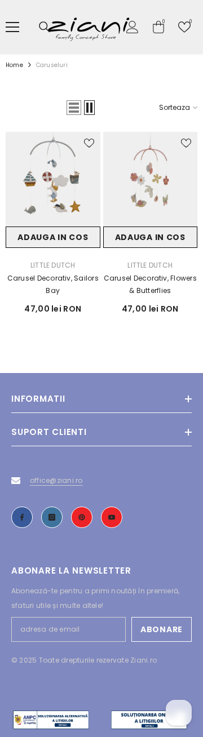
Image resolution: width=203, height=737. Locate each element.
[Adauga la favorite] (89, 143)
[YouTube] (111, 517)
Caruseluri (52, 65)
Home (14, 65)
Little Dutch (53, 265)
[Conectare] (132, 27)
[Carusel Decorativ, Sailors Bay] (53, 179)
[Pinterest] (81, 517)
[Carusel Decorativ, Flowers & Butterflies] (150, 179)
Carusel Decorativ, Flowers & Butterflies (150, 284)
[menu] (12, 27)
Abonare (161, 629)
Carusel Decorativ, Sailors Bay (53, 284)
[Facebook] (22, 517)
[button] (74, 107)
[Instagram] (52, 517)
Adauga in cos (52, 237)
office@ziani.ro (56, 480)
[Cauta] (44, 27)
